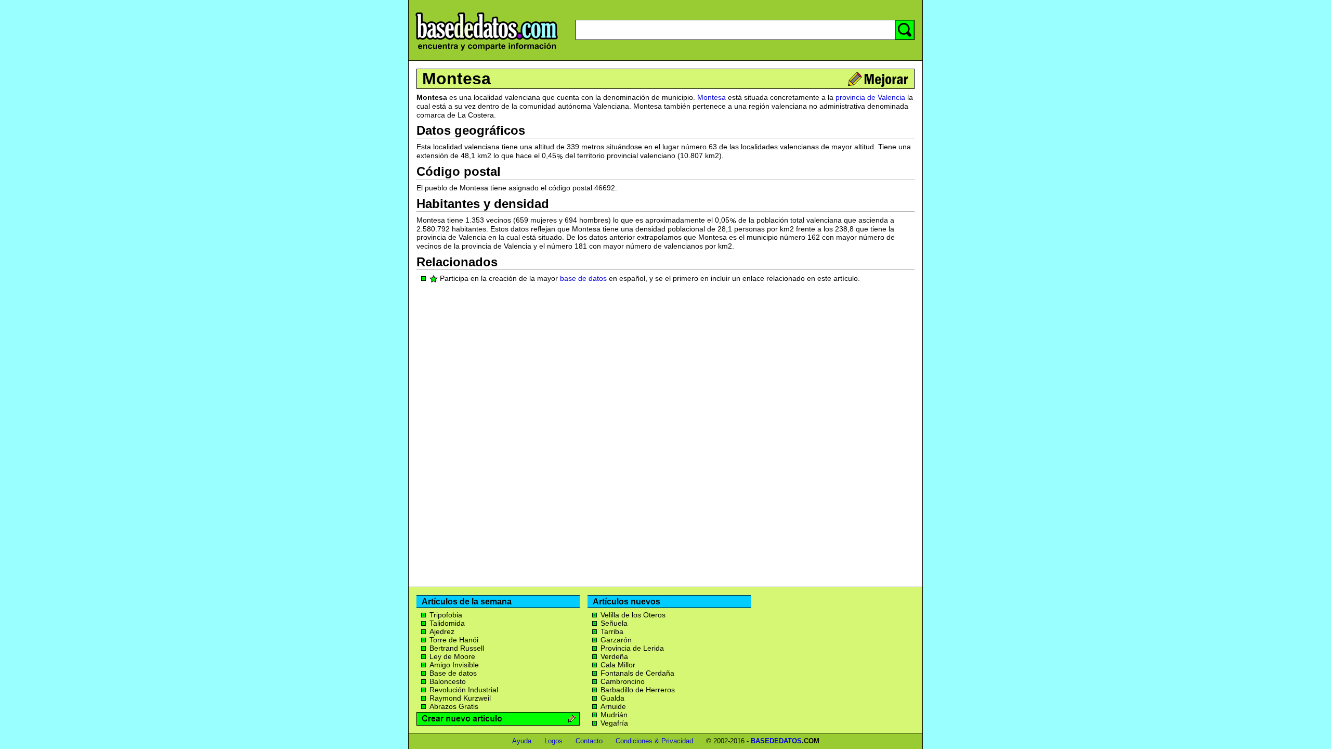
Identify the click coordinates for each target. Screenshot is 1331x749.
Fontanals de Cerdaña (637, 673)
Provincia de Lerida (632, 648)
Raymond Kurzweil (460, 698)
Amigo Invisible (454, 665)
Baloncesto (447, 681)
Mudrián (614, 715)
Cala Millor (618, 665)
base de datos (583, 278)
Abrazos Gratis (453, 706)
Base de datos (453, 673)
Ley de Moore (452, 656)
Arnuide (613, 706)
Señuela (614, 623)
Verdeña (614, 656)
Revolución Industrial (463, 690)
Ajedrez (441, 631)
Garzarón (616, 640)
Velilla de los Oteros (633, 615)
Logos (553, 741)
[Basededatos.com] (487, 50)
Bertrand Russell (456, 648)
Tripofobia (445, 615)
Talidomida (447, 623)
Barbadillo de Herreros (638, 690)
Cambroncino (623, 681)
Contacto (589, 741)
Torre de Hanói (453, 640)
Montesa (456, 78)
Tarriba (612, 631)
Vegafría (614, 723)
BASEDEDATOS (776, 741)
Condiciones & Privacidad (654, 741)
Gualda (612, 698)
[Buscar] (904, 30)
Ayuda (521, 741)
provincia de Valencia (870, 97)
